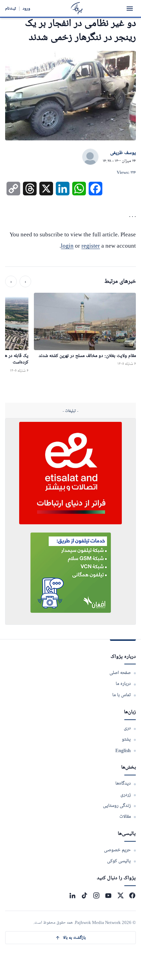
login (67, 246)
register (90, 246)
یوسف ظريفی (123, 153)
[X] (120, 895)
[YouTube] (108, 895)
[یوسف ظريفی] (90, 157)
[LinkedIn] (72, 895)
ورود (26, 8)
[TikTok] (84, 895)
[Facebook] (132, 895)
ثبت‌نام (10, 8)
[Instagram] (96, 895)
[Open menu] (130, 8)
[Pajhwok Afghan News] (77, 8)
